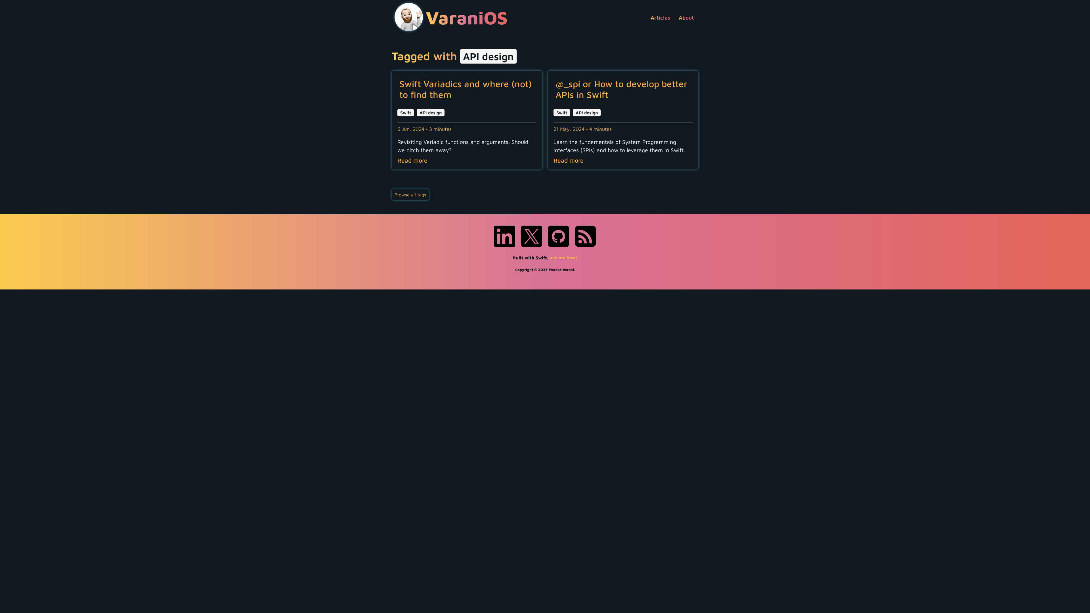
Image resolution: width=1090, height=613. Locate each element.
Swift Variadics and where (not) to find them (465, 89)
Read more (412, 160)
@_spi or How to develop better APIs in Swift (621, 89)
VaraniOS (467, 17)
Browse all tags (410, 194)
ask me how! (563, 257)
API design (431, 112)
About (686, 17)
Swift (405, 112)
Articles (660, 17)
